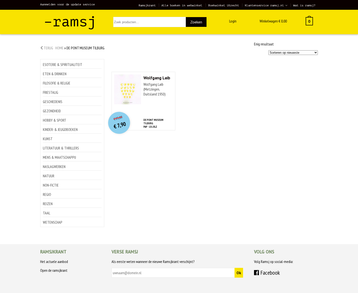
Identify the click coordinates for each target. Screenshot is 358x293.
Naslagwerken (54, 166)
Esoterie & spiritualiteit (62, 64)
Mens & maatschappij (59, 157)
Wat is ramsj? (304, 5)
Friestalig (50, 92)
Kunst (48, 138)
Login (232, 21)
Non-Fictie (51, 185)
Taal (46, 212)
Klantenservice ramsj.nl (264, 5)
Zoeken (196, 22)
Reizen (48, 203)
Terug (48, 47)
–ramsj (70, 21)
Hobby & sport (54, 120)
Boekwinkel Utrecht (223, 5)
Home (59, 47)
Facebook (269, 272)
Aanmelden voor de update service (67, 4)
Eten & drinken (54, 73)
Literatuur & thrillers (61, 148)
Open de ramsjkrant (53, 270)
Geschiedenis (52, 101)
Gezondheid (52, 110)
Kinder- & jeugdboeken (60, 129)
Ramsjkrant (147, 5)
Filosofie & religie (56, 83)
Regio (47, 194)
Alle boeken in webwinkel (181, 5)
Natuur (48, 175)
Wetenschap (52, 222)
